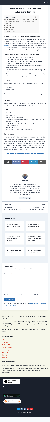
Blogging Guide (7, 347)
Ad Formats (9, 23)
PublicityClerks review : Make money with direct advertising (35, 238)
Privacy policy (6, 345)
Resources (5, 352)
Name (6, 294)
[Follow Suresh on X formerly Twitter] (20, 198)
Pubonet (6, 46)
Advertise (5, 342)
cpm (18, 168)
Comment (8, 274)
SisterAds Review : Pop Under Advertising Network (13, 238)
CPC (13, 168)
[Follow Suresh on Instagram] (23, 198)
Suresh (25, 180)
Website (36, 294)
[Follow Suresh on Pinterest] (29, 198)
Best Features (10, 27)
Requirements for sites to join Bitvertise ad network (21, 21)
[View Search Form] (44, 2)
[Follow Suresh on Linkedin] (26, 198)
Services (4, 358)
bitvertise (7, 168)
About (3, 339)
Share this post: (10, 31)
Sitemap (4, 355)
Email (21, 294)
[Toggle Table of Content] (36, 17)
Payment (8, 25)
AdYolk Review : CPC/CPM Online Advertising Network (37, 207)
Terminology (6, 350)
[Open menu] (47, 3)
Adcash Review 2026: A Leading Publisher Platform (12, 207)
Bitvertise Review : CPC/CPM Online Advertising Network (21, 19)
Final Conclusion (10, 29)
